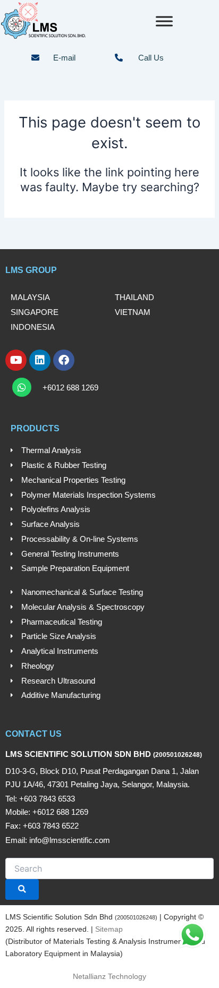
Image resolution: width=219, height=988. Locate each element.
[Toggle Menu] (164, 21)
